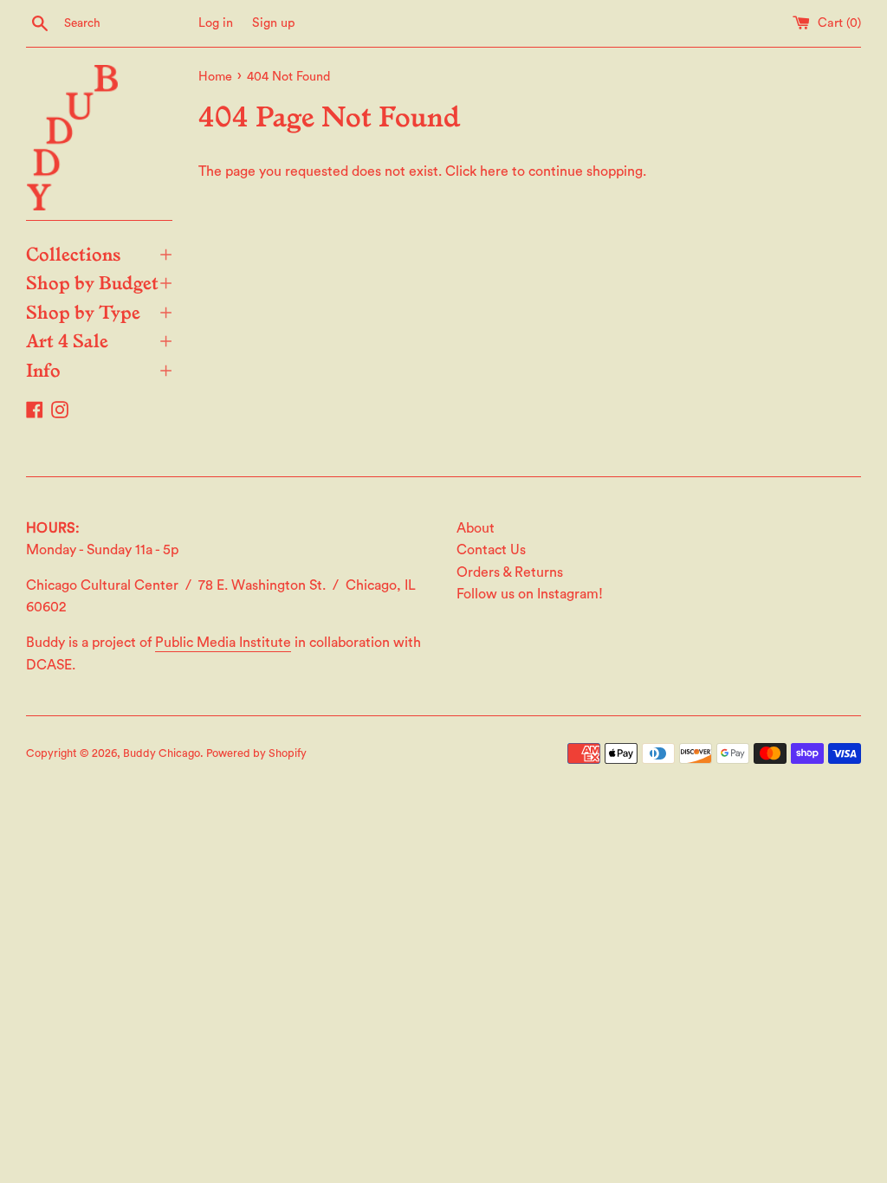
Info (99, 369)
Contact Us (491, 550)
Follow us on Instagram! (529, 594)
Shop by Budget (99, 281)
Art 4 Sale (99, 339)
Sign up (273, 22)
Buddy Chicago (161, 753)
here (494, 171)
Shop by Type (99, 311)
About (475, 528)
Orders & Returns (509, 572)
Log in (215, 22)
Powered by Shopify (256, 753)
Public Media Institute (223, 643)
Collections (99, 253)
